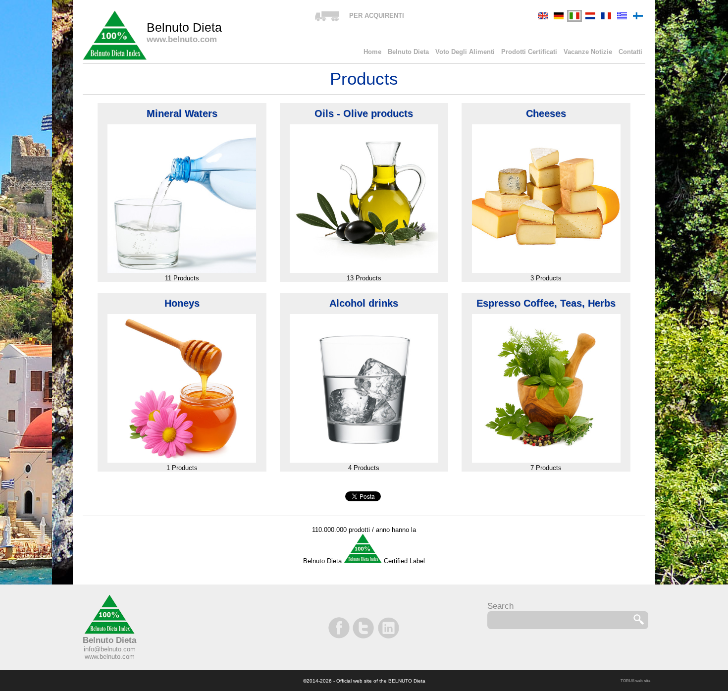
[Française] (606, 15)
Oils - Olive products (363, 113)
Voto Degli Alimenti (465, 51)
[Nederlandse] (590, 15)
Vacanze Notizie (588, 51)
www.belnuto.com (110, 656)
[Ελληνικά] (622, 15)
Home (372, 51)
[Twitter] (364, 628)
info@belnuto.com (110, 649)
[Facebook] (340, 628)
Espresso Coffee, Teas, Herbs (546, 303)
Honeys (182, 303)
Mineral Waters (182, 113)
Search (500, 606)
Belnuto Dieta (408, 51)
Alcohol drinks (363, 303)
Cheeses (546, 113)
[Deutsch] (559, 15)
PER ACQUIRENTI (376, 15)
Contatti (630, 51)
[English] (543, 15)
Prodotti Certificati (529, 51)
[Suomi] (638, 15)
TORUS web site (635, 680)
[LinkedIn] (388, 628)
